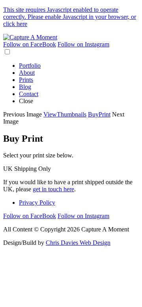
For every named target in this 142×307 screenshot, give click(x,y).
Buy (99, 114)
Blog (25, 86)
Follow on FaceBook (29, 44)
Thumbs (64, 114)
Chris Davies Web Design (78, 242)
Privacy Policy (37, 202)
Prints (26, 79)
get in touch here (53, 189)
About (27, 72)
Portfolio (30, 65)
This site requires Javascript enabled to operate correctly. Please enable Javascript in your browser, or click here (69, 16)
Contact (28, 94)
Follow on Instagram (83, 44)
